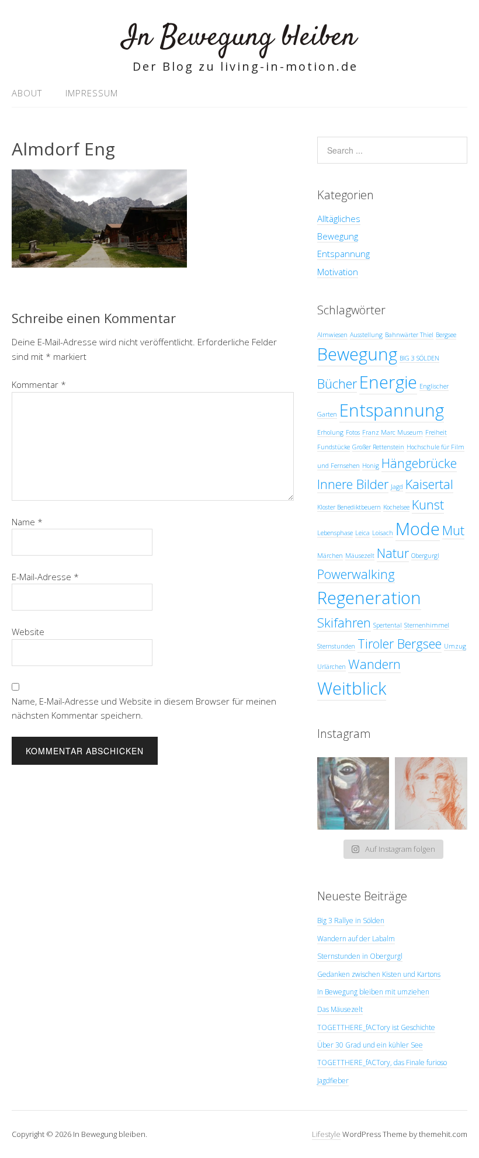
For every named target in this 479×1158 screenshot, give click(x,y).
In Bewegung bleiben (239, 37)
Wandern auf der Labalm (356, 939)
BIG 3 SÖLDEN (419, 358)
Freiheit (436, 432)
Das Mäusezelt (340, 1009)
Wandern (374, 664)
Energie (388, 382)
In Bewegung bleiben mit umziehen (373, 992)
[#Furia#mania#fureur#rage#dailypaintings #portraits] (353, 793)
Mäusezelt (359, 556)
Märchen (330, 556)
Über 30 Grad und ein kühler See (370, 1045)
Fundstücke (333, 447)
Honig (370, 466)
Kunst (428, 504)
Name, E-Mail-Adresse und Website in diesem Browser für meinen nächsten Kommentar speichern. (144, 708)
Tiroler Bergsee (399, 643)
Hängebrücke (419, 463)
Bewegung (337, 236)
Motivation (337, 272)
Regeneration (369, 597)
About (27, 93)
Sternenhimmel (426, 625)
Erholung (330, 432)
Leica (362, 533)
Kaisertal (429, 484)
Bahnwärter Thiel (409, 335)
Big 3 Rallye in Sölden (350, 920)
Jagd (397, 487)
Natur (393, 553)
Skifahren (344, 622)
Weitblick (351, 688)
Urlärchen (331, 667)
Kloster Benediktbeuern (349, 507)
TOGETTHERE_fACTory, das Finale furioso (382, 1062)
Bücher (337, 383)
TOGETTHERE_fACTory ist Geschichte (376, 1027)
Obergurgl (425, 556)
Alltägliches (338, 218)
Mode (417, 528)
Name (27, 522)
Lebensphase (335, 533)
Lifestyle (326, 1134)
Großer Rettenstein (378, 447)
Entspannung (343, 253)
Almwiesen (332, 335)
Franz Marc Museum (392, 432)
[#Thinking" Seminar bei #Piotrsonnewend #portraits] (431, 793)
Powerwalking (356, 574)
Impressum (91, 93)
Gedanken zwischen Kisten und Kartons (378, 974)
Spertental (387, 625)
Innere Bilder (352, 484)
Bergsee (446, 335)
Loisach (382, 533)
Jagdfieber (333, 1081)
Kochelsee (396, 507)
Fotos (353, 432)
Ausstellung (366, 335)
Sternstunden (336, 646)
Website (28, 631)
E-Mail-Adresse (45, 577)
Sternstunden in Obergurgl (359, 956)
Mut (453, 530)
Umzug (455, 646)
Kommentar (39, 384)
